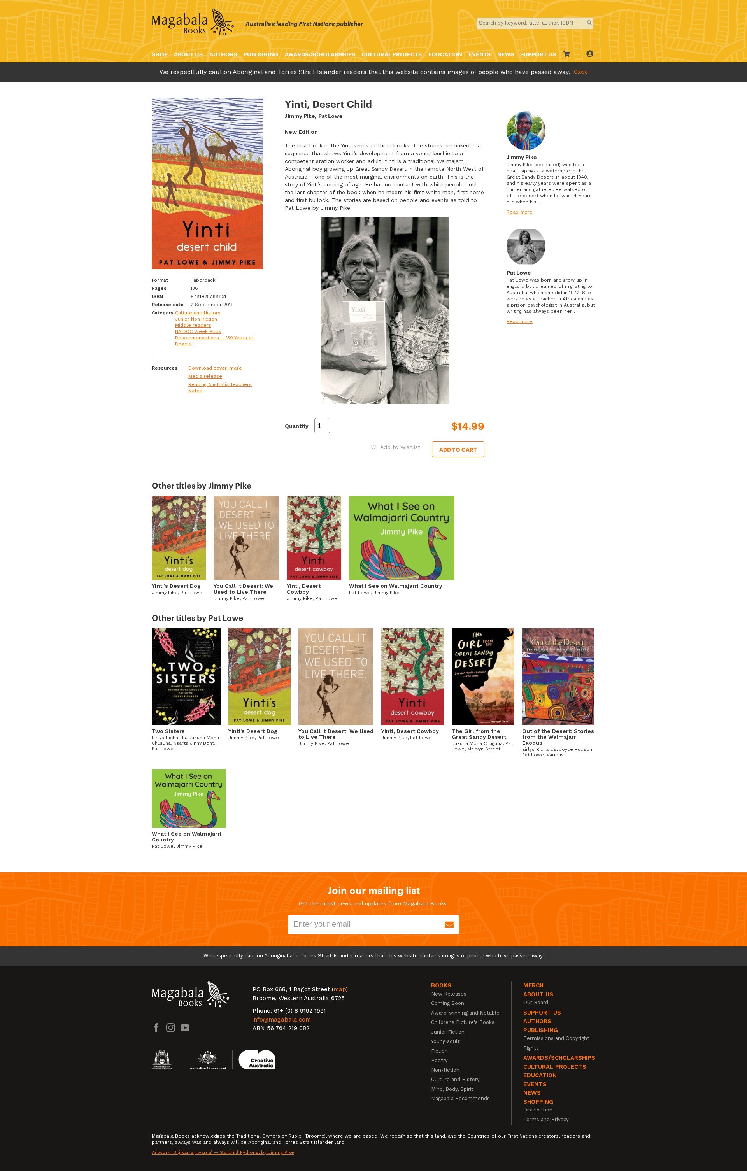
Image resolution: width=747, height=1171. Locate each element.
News (505, 54)
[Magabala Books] (193, 23)
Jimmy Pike (300, 115)
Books (441, 985)
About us (188, 54)
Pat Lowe (330, 115)
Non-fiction (445, 1070)
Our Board (535, 1002)
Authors (223, 54)
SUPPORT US (538, 54)
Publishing (261, 54)
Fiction (439, 1051)
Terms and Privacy (546, 1119)
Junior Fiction (448, 1032)
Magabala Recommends (460, 1098)
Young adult (445, 1041)
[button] (395, 447)
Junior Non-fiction (196, 319)
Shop (160, 54)
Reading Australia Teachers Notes (220, 387)
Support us (542, 1012)
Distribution (537, 1110)
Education (445, 54)
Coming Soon (447, 1003)
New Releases (448, 994)
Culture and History (197, 313)
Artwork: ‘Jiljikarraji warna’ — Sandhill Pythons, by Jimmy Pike (223, 1152)
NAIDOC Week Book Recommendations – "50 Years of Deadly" (214, 338)
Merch (533, 985)
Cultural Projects (391, 54)
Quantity (297, 426)
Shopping (538, 1101)
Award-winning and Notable (465, 1013)
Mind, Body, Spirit (452, 1089)
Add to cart (458, 449)
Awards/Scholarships (320, 54)
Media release (205, 376)
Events (479, 54)
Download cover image (215, 368)
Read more (520, 212)
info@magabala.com (282, 1019)
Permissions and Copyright (556, 1038)
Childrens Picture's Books (462, 1022)
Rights (531, 1048)
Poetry (439, 1060)
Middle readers (193, 325)
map (339, 989)
